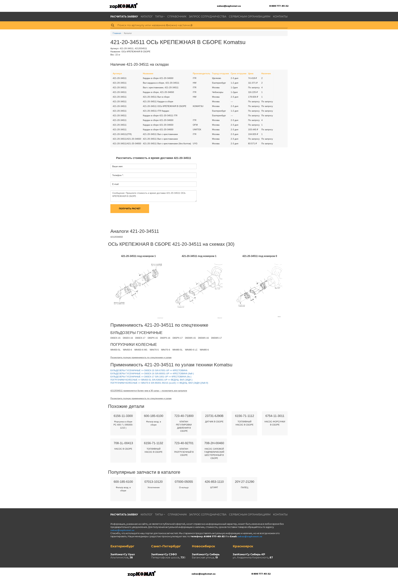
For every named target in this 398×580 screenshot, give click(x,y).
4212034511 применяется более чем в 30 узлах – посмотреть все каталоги (148, 390)
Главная (117, 33)
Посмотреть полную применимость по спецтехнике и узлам (140, 357)
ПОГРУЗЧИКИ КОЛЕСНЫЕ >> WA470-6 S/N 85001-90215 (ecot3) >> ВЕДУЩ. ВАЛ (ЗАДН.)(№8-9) (159, 383)
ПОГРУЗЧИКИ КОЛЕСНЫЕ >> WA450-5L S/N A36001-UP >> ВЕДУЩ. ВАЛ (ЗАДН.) (151, 379)
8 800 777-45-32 (278, 6)
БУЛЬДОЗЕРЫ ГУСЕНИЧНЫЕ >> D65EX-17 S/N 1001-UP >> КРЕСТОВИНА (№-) (150, 376)
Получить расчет (130, 208)
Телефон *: (118, 175)
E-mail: (115, 184)
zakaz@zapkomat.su (229, 6)
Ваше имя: (117, 166)
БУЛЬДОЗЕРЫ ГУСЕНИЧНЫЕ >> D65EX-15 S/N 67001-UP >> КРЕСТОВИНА (148, 370)
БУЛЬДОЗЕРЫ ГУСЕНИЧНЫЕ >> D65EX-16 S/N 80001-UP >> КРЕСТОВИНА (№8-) (152, 373)
